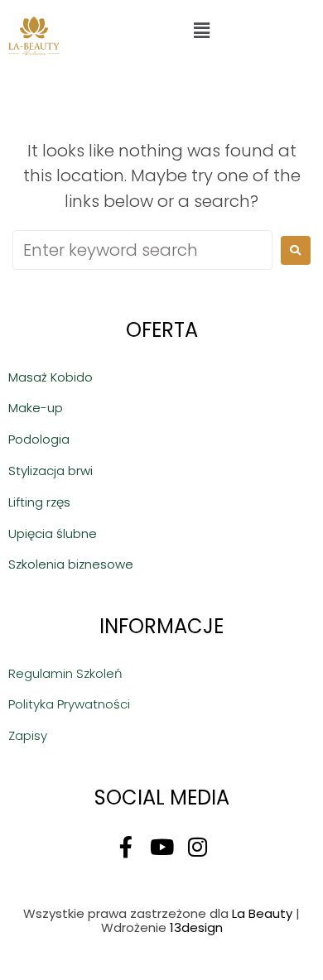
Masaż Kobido (50, 377)
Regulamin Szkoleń (65, 673)
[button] (202, 30)
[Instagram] (197, 847)
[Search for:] (142, 250)
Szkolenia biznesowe (70, 564)
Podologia (39, 439)
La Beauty (262, 913)
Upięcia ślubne (52, 533)
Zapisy (27, 735)
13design (196, 927)
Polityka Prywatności (69, 704)
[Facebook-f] (126, 847)
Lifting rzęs (39, 502)
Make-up (35, 407)
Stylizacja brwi (50, 470)
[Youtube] (161, 847)
